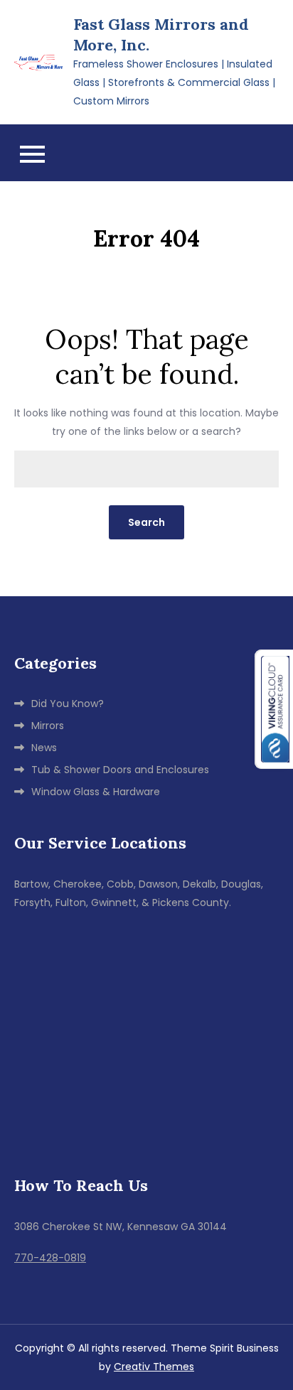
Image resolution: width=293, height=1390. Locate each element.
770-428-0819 (50, 1258)
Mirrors (47, 725)
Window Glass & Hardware (95, 792)
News (44, 747)
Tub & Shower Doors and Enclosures (120, 770)
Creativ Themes (154, 1366)
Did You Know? (67, 703)
